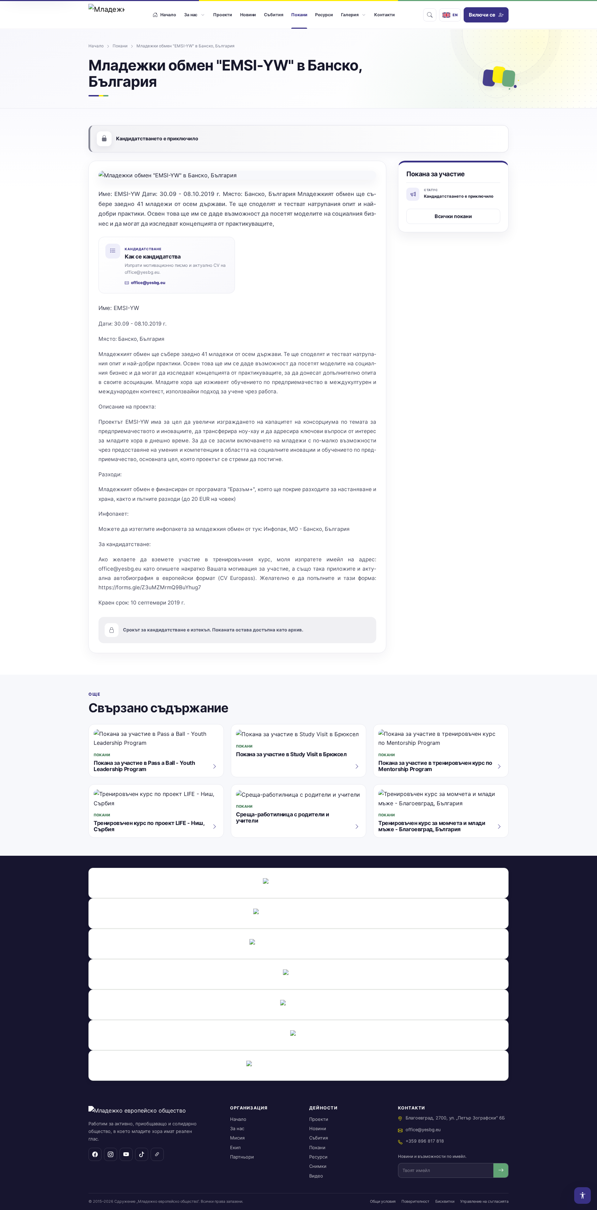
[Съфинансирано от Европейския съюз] (298, 913)
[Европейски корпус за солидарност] (298, 944)
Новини (317, 1128)
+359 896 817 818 (425, 1141)
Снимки (317, 1166)
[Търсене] (429, 14)
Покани (120, 46)
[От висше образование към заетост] (298, 1065)
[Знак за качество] (298, 883)
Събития (318, 1138)
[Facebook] (95, 1154)
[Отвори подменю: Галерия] (363, 15)
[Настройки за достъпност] (582, 1195)
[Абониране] (500, 1170)
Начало (96, 46)
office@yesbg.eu (148, 282)
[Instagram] (110, 1154)
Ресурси (318, 1157)
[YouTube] (126, 1154)
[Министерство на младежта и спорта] (298, 1004)
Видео (316, 1176)
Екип (235, 1147)
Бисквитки (444, 1201)
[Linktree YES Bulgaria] (157, 1154)
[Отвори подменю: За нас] (202, 15)
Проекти (318, 1119)
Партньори (242, 1157)
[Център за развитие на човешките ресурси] (298, 974)
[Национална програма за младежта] (298, 1035)
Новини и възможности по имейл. (432, 1156)
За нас (237, 1128)
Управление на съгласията (484, 1201)
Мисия (237, 1138)
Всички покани (453, 216)
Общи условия (383, 1201)
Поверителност (415, 1201)
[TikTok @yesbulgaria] (141, 1154)
